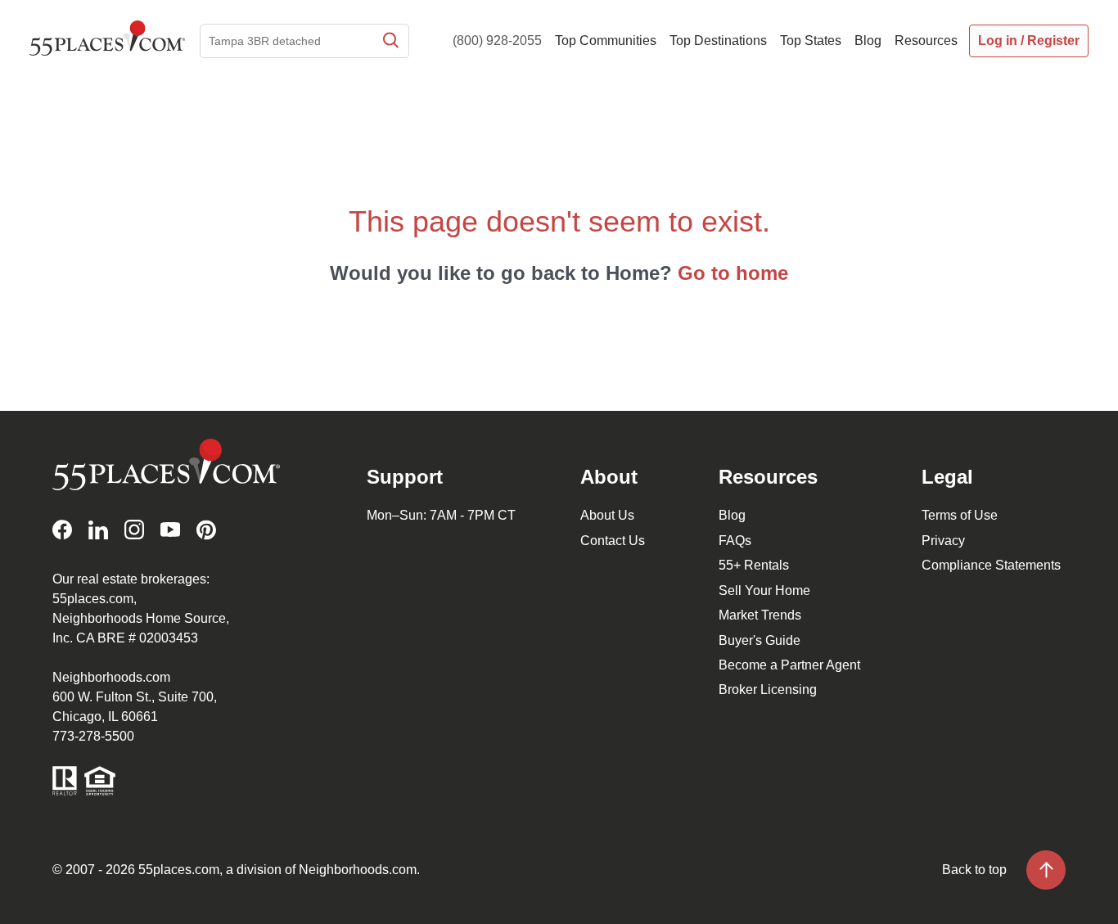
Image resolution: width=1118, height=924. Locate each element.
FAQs (735, 541)
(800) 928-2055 (497, 40)
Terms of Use (960, 515)
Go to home (733, 273)
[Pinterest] (206, 530)
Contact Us (612, 541)
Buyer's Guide (759, 640)
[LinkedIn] (98, 530)
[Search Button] (389, 41)
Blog (732, 515)
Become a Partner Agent (789, 665)
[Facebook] (62, 530)
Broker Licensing (768, 689)
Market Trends (760, 615)
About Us (607, 515)
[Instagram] (134, 530)
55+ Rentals (754, 565)
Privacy (943, 541)
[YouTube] (170, 530)
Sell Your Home (764, 590)
